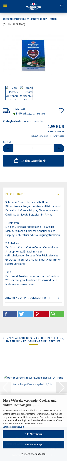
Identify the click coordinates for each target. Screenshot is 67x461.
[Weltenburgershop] (33, 6)
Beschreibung (15, 194)
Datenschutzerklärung (13, 426)
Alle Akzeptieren (34, 434)
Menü (5, 5)
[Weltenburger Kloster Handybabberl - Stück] (33, 53)
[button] (8, 148)
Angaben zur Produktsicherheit (28, 297)
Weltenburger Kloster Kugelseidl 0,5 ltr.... (33, 384)
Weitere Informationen (33, 453)
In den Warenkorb (33, 160)
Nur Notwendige (33, 444)
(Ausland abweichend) (42, 114)
